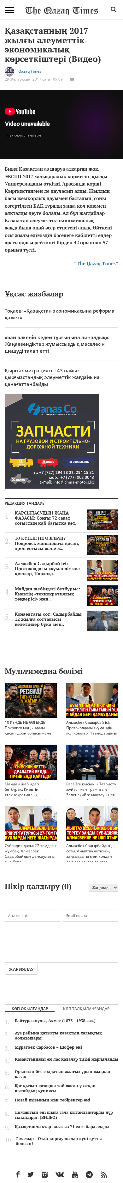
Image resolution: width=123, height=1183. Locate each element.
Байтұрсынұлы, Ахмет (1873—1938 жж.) (55, 1020)
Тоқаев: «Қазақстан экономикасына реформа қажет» (59, 314)
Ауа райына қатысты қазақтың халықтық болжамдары (58, 1035)
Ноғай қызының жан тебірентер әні (52, 1099)
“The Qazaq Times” (96, 263)
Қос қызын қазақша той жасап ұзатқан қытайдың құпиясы (55, 1088)
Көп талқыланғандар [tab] (86, 1008)
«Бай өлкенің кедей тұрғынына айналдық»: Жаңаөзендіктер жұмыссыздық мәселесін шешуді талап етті (57, 344)
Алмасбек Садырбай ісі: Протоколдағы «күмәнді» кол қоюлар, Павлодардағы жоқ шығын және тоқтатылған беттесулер (91, 733)
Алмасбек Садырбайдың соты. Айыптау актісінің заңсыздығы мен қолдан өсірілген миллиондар (89, 853)
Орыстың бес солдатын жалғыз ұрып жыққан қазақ (62, 1074)
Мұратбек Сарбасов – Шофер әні (48, 1047)
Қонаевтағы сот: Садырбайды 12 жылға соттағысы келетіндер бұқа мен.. (48, 619)
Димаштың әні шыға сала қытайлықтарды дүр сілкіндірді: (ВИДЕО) (64, 1115)
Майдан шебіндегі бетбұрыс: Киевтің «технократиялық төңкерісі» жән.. (47, 593)
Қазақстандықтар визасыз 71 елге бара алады (62, 1126)
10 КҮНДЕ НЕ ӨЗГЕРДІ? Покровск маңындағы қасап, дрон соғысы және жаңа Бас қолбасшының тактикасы (28, 733)
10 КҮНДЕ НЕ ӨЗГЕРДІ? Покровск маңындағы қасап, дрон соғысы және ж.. (47, 543)
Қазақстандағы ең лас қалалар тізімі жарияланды (66, 1059)
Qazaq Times (29, 71)
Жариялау (21, 969)
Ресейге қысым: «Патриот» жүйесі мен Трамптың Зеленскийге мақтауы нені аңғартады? (91, 792)
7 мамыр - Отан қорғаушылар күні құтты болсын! (59, 1141)
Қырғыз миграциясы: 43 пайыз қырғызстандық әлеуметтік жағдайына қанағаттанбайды (52, 377)
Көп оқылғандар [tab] (30, 1008)
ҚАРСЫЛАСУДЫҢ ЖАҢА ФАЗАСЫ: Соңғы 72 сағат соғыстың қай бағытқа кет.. (46, 518)
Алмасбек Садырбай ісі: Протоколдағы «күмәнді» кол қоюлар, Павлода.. (47, 568)
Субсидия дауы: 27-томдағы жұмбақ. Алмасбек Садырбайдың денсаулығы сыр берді (30, 853)
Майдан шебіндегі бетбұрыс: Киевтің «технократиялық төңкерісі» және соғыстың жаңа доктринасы (29, 794)
